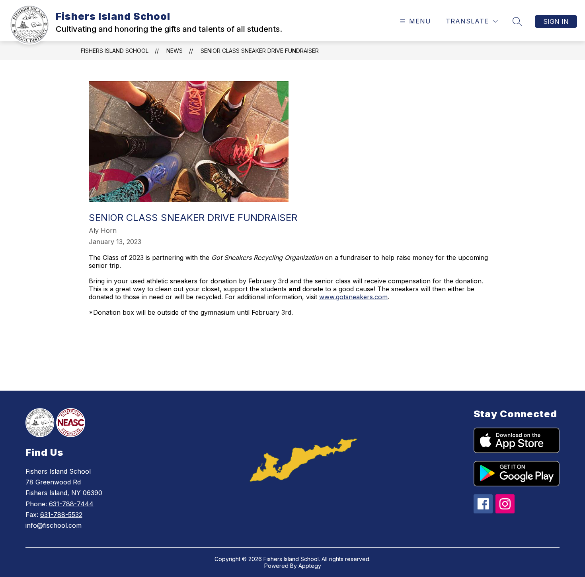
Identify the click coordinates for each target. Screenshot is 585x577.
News (174, 50)
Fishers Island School (114, 50)
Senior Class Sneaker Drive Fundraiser (260, 50)
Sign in (556, 21)
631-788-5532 (61, 515)
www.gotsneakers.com (353, 297)
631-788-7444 (71, 504)
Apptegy (309, 565)
